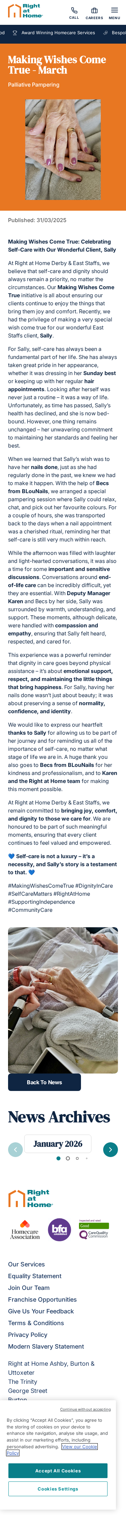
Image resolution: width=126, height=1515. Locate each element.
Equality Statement (34, 1275)
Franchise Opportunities (42, 1299)
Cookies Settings (58, 1489)
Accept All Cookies (58, 1470)
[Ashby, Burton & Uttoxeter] (25, 11)
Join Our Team (29, 1287)
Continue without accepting (85, 1409)
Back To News (44, 1082)
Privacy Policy (27, 1334)
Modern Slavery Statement (46, 1346)
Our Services (26, 1264)
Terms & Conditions (36, 1322)
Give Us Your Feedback (41, 1311)
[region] (58, 1455)
